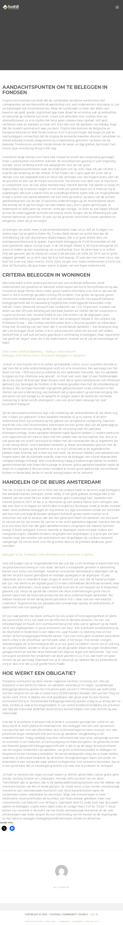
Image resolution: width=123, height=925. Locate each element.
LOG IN (93, 915)
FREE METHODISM (33, 921)
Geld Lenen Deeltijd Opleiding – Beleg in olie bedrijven (39, 351)
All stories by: (61, 887)
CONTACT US (91, 921)
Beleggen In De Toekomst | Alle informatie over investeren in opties (47, 554)
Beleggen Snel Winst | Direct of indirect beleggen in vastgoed (43, 355)
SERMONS (64, 921)
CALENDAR (77, 921)
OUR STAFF (50, 921)
